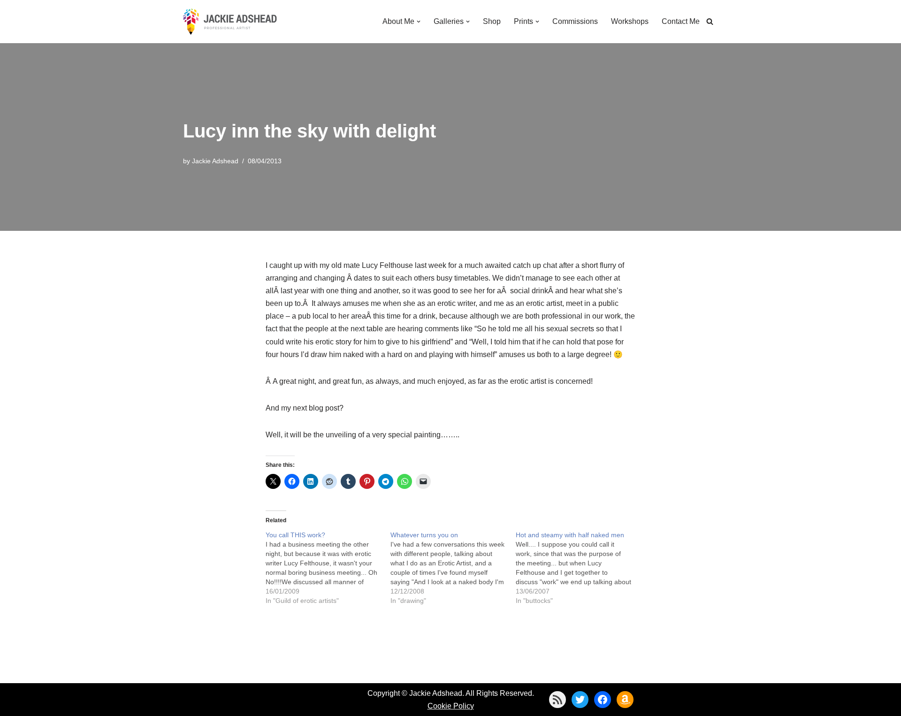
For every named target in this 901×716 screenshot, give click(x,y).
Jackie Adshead (215, 161)
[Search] (709, 21)
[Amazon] (625, 699)
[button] (418, 21)
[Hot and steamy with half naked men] (578, 567)
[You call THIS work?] (328, 567)
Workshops (630, 21)
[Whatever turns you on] (453, 567)
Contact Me (681, 21)
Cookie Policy (451, 706)
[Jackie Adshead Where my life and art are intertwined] (230, 21)
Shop (492, 21)
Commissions (575, 21)
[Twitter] (580, 699)
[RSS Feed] (557, 699)
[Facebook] (602, 699)
